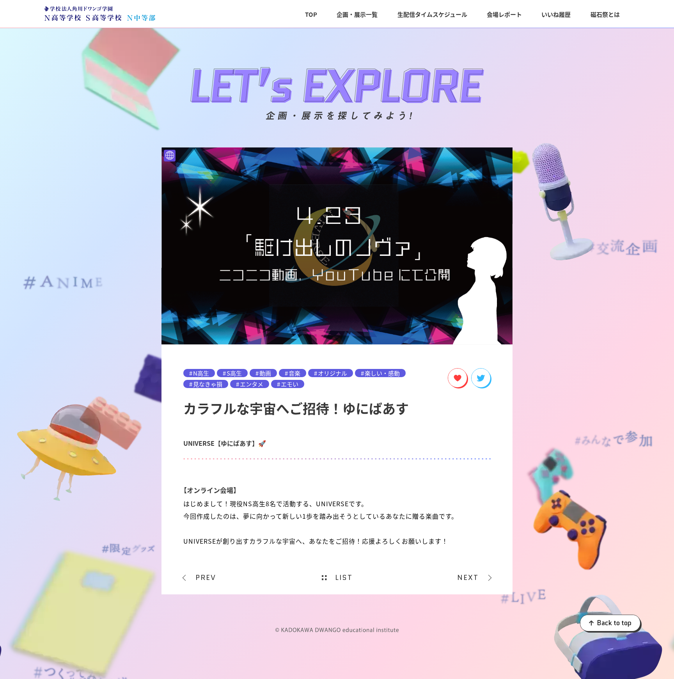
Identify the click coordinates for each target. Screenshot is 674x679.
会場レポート (504, 14)
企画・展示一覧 (357, 14)
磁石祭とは (605, 14)
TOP (311, 14)
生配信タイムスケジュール (432, 14)
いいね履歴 (556, 14)
